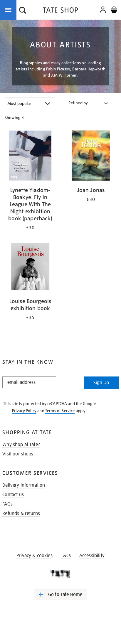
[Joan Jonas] (91, 157)
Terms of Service (60, 410)
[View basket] (114, 10)
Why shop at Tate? (21, 444)
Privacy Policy (24, 410)
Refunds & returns (21, 513)
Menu (9, 9)
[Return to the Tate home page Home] (60, 11)
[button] (22, 11)
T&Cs (66, 556)
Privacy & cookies (34, 556)
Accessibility (92, 556)
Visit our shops (17, 454)
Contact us (13, 495)
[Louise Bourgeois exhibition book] (30, 268)
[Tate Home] (60, 574)
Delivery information (23, 485)
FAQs (7, 504)
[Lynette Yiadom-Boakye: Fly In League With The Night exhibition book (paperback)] (30, 157)
